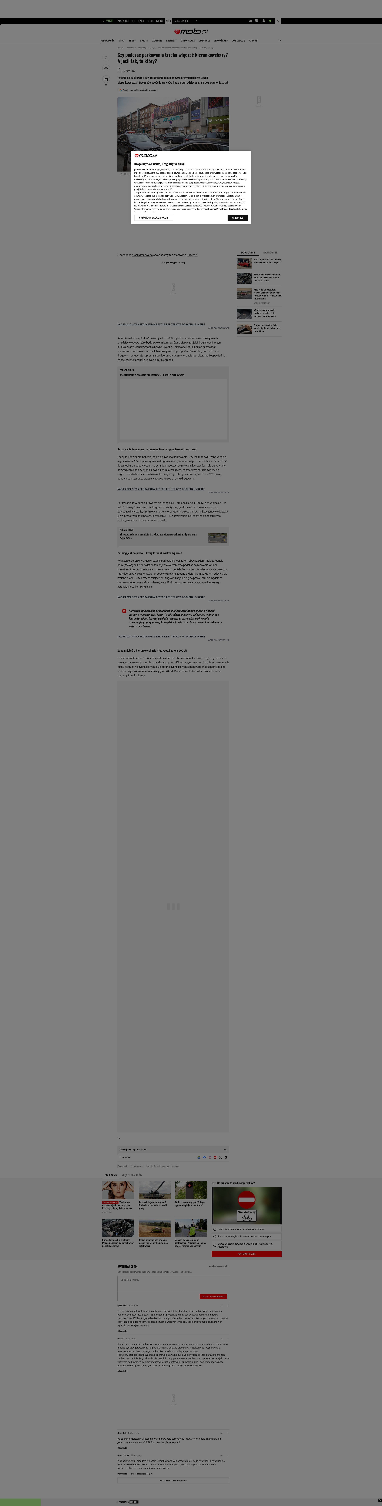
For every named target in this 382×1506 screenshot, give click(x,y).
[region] (191, 187)
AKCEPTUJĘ (237, 218)
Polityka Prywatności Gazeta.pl (223, 209)
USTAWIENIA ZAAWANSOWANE (153, 218)
